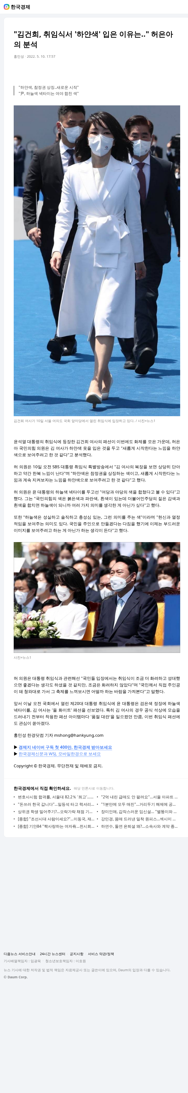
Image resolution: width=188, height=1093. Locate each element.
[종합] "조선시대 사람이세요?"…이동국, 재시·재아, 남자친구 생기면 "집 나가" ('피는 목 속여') (56, 819)
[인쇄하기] (175, 70)
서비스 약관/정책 (101, 953)
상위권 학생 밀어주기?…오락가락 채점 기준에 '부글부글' (56, 811)
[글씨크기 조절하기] (165, 70)
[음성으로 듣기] (146, 70)
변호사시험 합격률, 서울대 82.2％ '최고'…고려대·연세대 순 (56, 797)
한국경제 (20, 6)
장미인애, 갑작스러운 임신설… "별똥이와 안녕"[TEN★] (139, 811)
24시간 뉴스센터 (52, 953)
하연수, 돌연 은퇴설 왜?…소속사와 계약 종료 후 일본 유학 (139, 826)
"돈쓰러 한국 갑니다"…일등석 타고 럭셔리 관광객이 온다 (56, 804)
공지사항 (76, 953)
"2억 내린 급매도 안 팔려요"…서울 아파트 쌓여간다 (139, 797)
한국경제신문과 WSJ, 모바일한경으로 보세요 (60, 754)
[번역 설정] (156, 70)
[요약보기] (136, 70)
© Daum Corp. (16, 977)
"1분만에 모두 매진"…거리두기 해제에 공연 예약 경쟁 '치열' (139, 804)
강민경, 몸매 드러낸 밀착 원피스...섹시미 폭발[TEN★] (139, 819)
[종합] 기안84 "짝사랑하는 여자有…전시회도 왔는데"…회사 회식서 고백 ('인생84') (56, 826)
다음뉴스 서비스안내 (19, 953)
